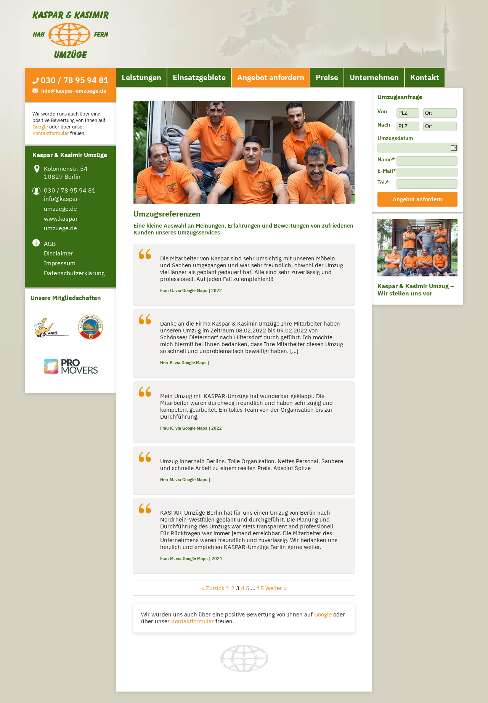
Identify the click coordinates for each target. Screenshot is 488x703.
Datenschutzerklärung (74, 273)
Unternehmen (374, 77)
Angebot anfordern (270, 77)
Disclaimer (58, 253)
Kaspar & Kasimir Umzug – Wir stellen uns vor (415, 289)
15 (260, 588)
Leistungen (141, 77)
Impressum (59, 263)
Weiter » (276, 588)
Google (40, 127)
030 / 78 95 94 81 (75, 80)
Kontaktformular (50, 133)
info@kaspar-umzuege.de (73, 90)
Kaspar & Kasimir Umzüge (70, 34)
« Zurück (213, 588)
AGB (50, 243)
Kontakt (424, 77)
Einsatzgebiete (199, 77)
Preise (327, 77)
